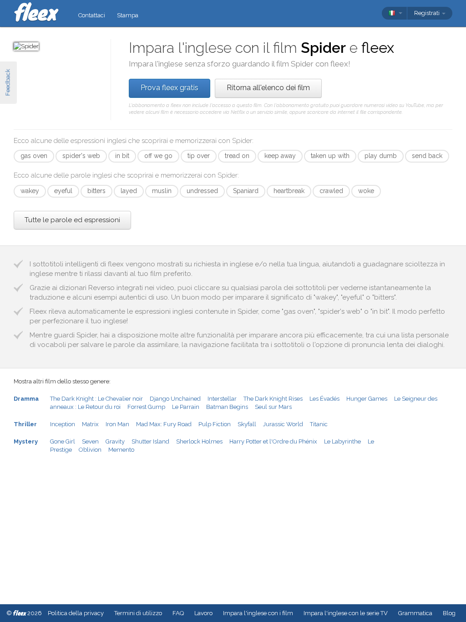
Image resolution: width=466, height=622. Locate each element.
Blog (449, 613)
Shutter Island (150, 441)
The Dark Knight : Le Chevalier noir (96, 398)
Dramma (26, 398)
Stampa (127, 15)
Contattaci (91, 15)
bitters (96, 190)
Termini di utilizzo (138, 613)
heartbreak (289, 190)
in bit (122, 155)
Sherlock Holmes (199, 441)
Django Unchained (175, 398)
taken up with (330, 155)
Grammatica (415, 613)
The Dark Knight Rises (273, 398)
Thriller (25, 424)
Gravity (115, 441)
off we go (158, 155)
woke (366, 190)
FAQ (178, 613)
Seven (90, 441)
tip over (198, 155)
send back (427, 155)
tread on (237, 155)
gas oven (33, 155)
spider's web (81, 155)
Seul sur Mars (273, 406)
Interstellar (222, 398)
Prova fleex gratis (169, 87)
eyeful (63, 190)
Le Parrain (185, 406)
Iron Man (117, 424)
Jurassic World (283, 424)
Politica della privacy (76, 613)
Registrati (427, 13)
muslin (162, 190)
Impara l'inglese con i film (258, 613)
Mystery (26, 441)
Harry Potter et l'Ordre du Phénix (273, 441)
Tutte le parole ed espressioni (72, 220)
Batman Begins (227, 406)
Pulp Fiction (214, 424)
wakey (29, 190)
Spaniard (245, 190)
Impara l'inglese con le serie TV (346, 613)
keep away (280, 155)
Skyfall (247, 424)
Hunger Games (366, 398)
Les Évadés (324, 398)
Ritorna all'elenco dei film (268, 87)
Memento (121, 449)
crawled (331, 190)
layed (129, 190)
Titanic (319, 424)
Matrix (90, 424)
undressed (202, 190)
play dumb (381, 155)
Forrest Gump (146, 406)
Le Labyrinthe (342, 441)
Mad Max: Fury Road (164, 424)
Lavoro (203, 613)
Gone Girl (62, 441)
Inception (62, 424)
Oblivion (90, 449)
